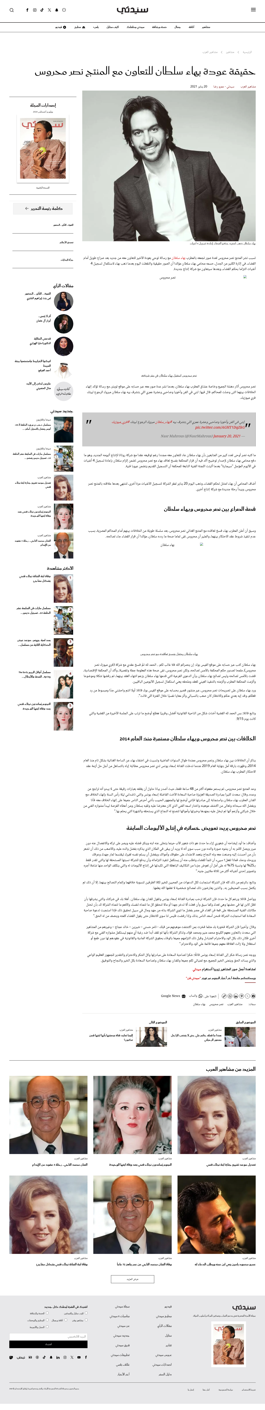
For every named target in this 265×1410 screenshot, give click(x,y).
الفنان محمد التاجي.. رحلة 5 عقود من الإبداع (33, 543)
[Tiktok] (42, 10)
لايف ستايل (113, 27)
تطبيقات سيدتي (120, 1355)
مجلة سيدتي (122, 1306)
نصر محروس (216, 1004)
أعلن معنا (206, 1390)
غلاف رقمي (123, 1365)
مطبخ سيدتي (164, 1316)
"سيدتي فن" (193, 978)
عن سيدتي (123, 1326)
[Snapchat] (56, 10)
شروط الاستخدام (249, 1390)
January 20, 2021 (226, 436)
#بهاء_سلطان (163, 422)
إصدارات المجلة (43, 105)
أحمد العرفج (44, 370)
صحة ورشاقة (159, 27)
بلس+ (96, 27)
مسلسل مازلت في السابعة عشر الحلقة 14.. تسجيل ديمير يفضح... (32, 456)
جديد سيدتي (61, 411)
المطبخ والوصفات (35, 1320)
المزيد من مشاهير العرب (231, 1069)
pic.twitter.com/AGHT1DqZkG (220, 428)
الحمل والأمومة (37, 1327)
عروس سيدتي (163, 1355)
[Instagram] (34, 10)
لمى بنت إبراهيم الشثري (39, 298)
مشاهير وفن (77, 1320)
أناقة (191, 27)
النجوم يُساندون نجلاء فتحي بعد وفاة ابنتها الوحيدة (34, 514)
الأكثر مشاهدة (60, 568)
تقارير (169, 1345)
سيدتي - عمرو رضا (223, 86)
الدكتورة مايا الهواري (40, 343)
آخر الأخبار (124, 1374)
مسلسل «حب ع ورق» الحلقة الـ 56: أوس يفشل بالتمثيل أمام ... (33, 427)
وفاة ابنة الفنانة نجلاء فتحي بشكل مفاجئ (35, 579)
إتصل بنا (191, 1390)
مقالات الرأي (63, 286)
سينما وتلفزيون (43, 420)
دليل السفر (165, 1374)
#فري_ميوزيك (120, 422)
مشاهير (206, 27)
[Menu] (253, 9)
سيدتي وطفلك (135, 27)
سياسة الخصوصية (226, 1390)
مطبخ (77, 27)
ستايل (168, 1335)
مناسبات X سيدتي (120, 1316)
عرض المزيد (133, 1279)
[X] (49, 10)
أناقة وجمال (57, 1320)
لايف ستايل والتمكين (73, 1313)
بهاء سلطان (178, 258)
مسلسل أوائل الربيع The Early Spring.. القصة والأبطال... (35, 674)
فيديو (58, 27)
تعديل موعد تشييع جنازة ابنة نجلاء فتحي (33, 485)
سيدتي (197, 969)
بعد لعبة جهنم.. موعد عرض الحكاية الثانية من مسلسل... (34, 643)
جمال (177, 27)
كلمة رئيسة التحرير (47, 208)
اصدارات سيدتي (162, 1365)
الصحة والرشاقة (37, 1313)
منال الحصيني (43, 388)
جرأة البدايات (67, 260)
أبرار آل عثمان (43, 320)
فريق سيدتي (122, 1345)
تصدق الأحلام (66, 242)
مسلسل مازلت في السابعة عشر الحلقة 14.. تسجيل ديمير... (33, 611)
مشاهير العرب (248, 86)
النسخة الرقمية (42, 188)
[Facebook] (27, 10)
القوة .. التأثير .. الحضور (63, 225)
